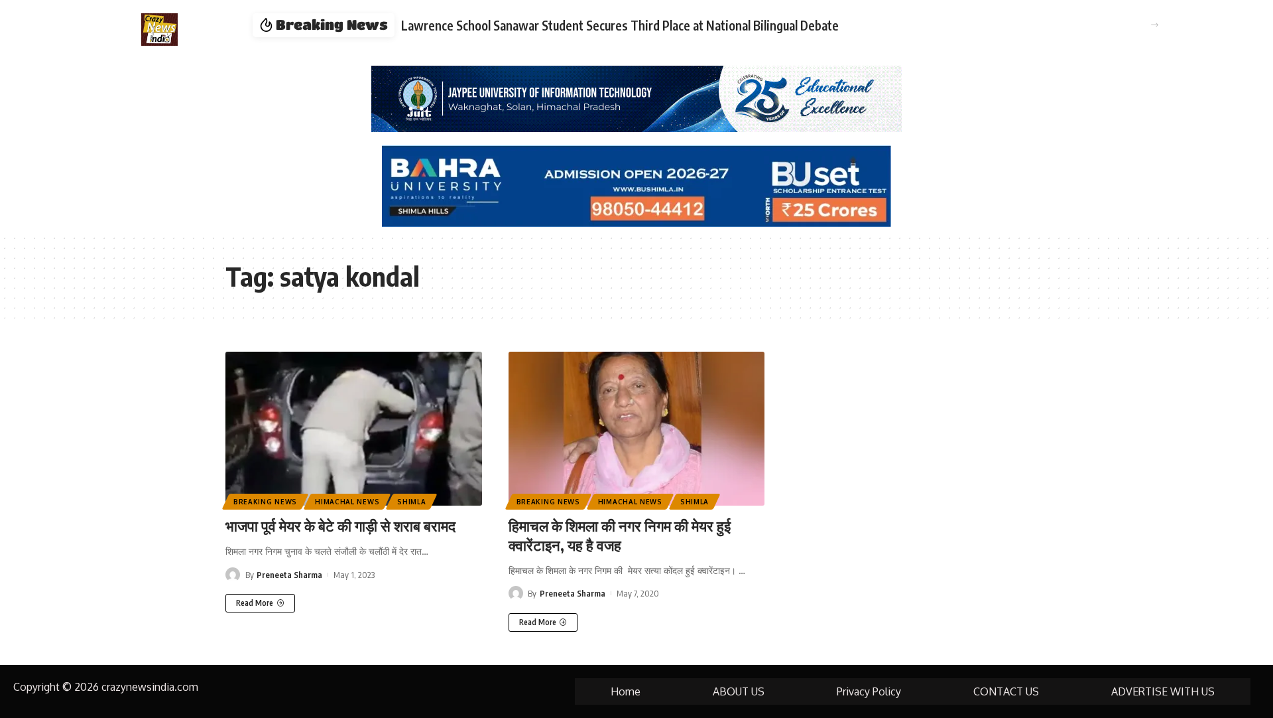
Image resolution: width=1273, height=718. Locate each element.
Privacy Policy (869, 691)
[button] (1154, 25)
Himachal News (347, 502)
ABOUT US (738, 691)
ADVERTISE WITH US (1163, 691)
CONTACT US (1006, 691)
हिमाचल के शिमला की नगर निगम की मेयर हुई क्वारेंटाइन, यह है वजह (620, 535)
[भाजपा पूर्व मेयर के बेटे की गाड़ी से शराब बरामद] (353, 429)
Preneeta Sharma (289, 574)
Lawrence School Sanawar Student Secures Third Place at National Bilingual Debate (620, 25)
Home (625, 691)
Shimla (411, 502)
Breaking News (265, 502)
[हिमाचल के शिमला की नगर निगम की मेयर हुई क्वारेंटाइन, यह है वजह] (637, 429)
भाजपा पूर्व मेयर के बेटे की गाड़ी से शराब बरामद (340, 525)
